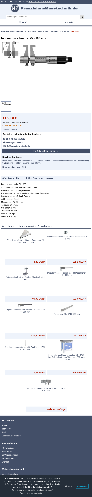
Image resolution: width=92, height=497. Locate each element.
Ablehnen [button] (69, 486)
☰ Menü (23, 22)
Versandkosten (23, 122)
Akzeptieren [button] (82, 486)
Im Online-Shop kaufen (44, 151)
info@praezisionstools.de (42, 2)
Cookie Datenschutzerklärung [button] (32, 493)
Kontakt (69, 22)
